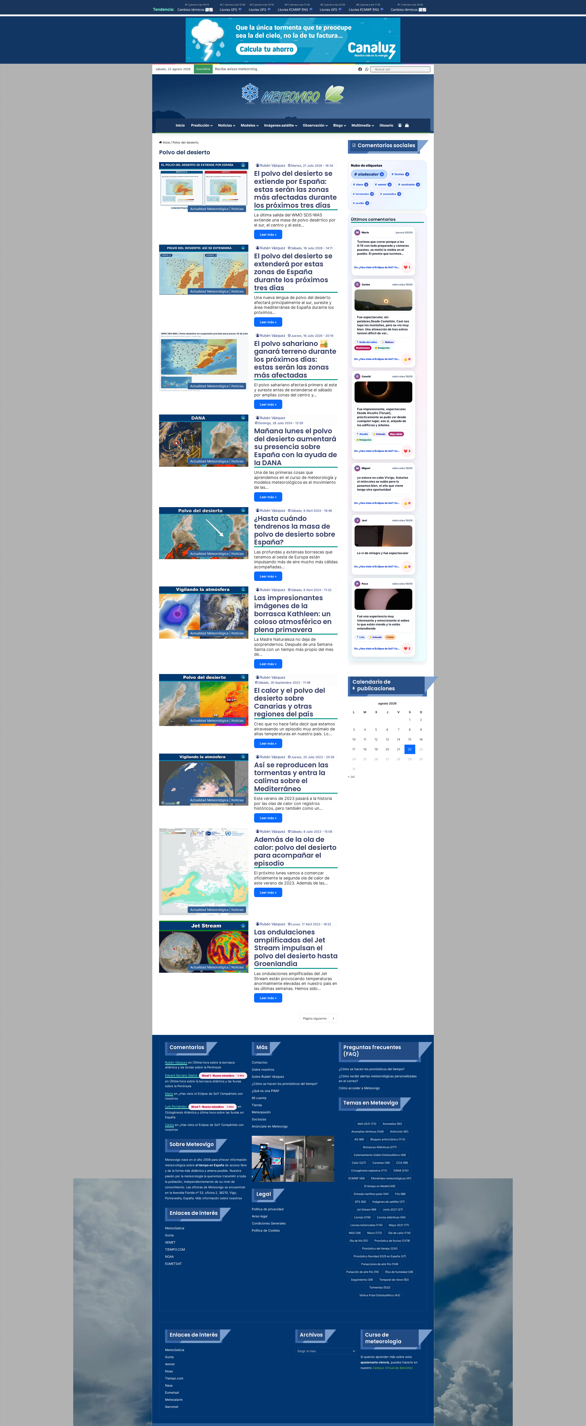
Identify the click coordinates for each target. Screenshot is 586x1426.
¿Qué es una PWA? (265, 1091)
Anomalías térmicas (367, 1131)
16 (421, 739)
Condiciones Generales (269, 1223)
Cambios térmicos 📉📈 (195, 9)
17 (353, 749)
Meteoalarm (174, 1399)
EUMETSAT (173, 1264)
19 (376, 749)
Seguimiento (362, 1279)
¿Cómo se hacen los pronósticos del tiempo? (284, 1084)
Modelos (248, 125)
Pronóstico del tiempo (380, 1248)
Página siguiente (315, 1018)
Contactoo (259, 1062)
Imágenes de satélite (388, 1201)
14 (398, 739)
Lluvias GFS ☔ (331, 9)
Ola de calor (399, 1233)
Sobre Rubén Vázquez (268, 1076)
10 (353, 739)
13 (387, 739)
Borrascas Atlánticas (380, 1147)
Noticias (225, 125)
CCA (402, 1162)
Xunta (169, 1235)
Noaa (169, 1371)
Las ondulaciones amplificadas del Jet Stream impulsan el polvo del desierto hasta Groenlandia (296, 948)
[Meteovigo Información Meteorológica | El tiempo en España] (293, 94)
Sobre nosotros (263, 1069)
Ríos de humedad (399, 1272)
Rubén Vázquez (272, 165)
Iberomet (171, 1407)
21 (398, 749)
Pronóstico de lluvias (392, 1240)
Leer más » (268, 234)
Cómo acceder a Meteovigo (359, 1088)
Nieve (374, 1233)
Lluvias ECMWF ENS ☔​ (295, 9)
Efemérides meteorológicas (391, 1178)
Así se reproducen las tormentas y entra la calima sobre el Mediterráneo (291, 777)
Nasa (169, 1385)
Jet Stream (366, 1209)
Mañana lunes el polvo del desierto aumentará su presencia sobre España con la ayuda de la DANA (295, 446)
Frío (400, 1194)
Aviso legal (259, 1216)
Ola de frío (359, 1240)
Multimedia (361, 125)
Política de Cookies (266, 1230)
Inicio (180, 125)
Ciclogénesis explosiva (369, 1170)
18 (364, 749)
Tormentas (379, 1287)
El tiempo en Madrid (379, 1186)
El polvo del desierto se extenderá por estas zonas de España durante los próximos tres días (293, 272)
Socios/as (259, 1119)
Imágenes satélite (279, 125)
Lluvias (362, 1217)
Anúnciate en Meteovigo (270, 1126)
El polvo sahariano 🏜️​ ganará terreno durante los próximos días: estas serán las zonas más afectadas (295, 359)
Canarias (381, 1162)
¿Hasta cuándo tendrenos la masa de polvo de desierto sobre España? (294, 530)
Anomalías (392, 1123)
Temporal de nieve (394, 1279)
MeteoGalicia (174, 1228)
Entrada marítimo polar (371, 1194)
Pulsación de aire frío (362, 1272)
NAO (355, 1233)
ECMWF (356, 1178)
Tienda (257, 1105)
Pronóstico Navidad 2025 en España (380, 1256)
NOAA (169, 1256)
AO (359, 1139)
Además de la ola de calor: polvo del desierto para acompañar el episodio (295, 851)
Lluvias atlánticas (391, 1217)
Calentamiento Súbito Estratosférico (380, 1155)
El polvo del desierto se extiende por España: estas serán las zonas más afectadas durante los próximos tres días (295, 189)
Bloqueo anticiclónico (387, 1139)
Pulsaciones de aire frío (379, 1264)
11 (365, 739)
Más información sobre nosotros (218, 1198)
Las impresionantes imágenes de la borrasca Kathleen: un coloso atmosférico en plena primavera (293, 613)
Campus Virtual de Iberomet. (393, 1368)
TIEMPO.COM (175, 1249)
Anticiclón (399, 1131)
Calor (359, 1162)
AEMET (170, 1242)
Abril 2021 (367, 1123)
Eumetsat (172, 1392)
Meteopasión (261, 1112)
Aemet (170, 1364)
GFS (360, 1201)
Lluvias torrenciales (366, 1225)
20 (387, 749)
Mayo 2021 (399, 1225)
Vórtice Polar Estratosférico (379, 1295)
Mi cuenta (259, 1098)
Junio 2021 (393, 1209)
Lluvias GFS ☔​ (231, 9)
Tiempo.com (174, 1378)
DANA (401, 1170)
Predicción (200, 125)
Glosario (386, 125)
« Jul (351, 776)
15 (409, 739)
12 (376, 739)
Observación (313, 125)
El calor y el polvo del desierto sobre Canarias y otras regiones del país (289, 702)
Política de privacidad (267, 1209)
